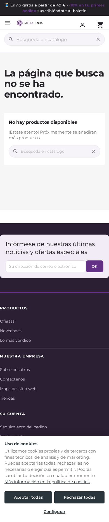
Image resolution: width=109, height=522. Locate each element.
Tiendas (7, 398)
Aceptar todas (28, 497)
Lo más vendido (15, 340)
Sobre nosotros (15, 369)
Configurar (54, 511)
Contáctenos (12, 379)
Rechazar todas (79, 497)
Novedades (11, 330)
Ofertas (7, 321)
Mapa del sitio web (18, 388)
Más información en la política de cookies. (47, 481)
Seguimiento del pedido (23, 426)
